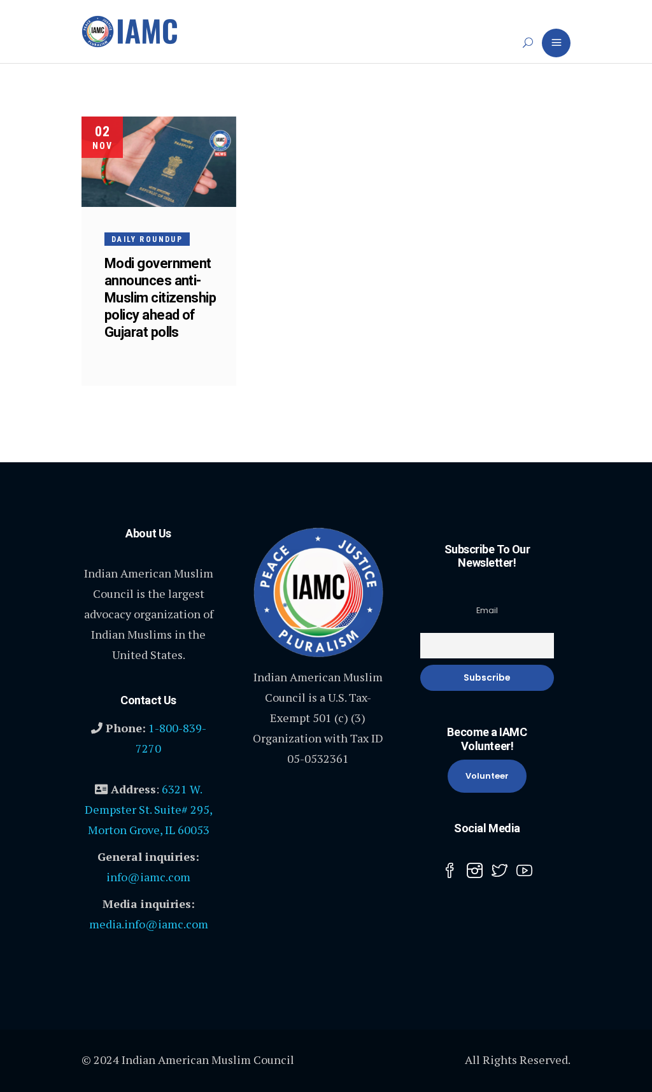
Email (487, 610)
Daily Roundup (147, 239)
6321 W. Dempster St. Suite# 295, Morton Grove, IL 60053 (149, 809)
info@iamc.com (148, 876)
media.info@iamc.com (148, 924)
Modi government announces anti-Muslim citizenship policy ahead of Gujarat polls (160, 297)
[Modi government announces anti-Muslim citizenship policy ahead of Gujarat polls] (159, 162)
